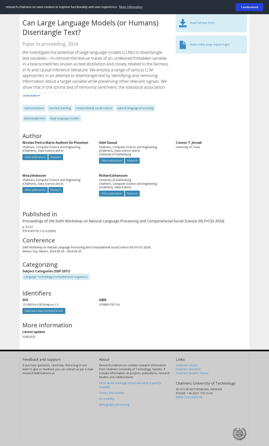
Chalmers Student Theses (192, 373)
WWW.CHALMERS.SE (189, 397)
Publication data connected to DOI (44, 310)
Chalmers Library (186, 365)
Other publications (35, 157)
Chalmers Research (188, 369)
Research (56, 157)
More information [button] (131, 7)
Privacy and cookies (111, 393)
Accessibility (106, 399)
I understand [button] (249, 7)
